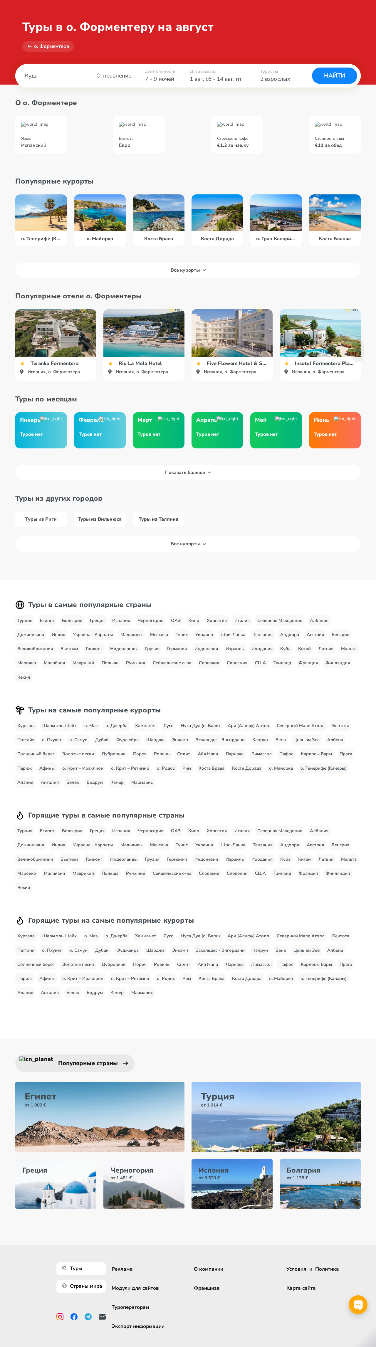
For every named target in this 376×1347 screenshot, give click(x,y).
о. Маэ (91, 726)
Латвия (325, 649)
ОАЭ (176, 620)
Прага (346, 754)
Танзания (263, 635)
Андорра (289, 635)
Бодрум (95, 782)
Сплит (183, 754)
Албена (335, 740)
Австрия (315, 635)
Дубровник (113, 754)
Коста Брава (211, 768)
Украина (204, 635)
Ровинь (161, 754)
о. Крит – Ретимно (130, 768)
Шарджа (155, 740)
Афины (47, 768)
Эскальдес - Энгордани (220, 740)
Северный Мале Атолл (301, 726)
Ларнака (235, 754)
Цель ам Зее (306, 740)
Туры (76, 1268)
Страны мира (86, 1286)
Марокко (26, 663)
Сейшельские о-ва (172, 663)
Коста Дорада (246, 768)
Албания (319, 620)
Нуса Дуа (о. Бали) (200, 726)
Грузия (152, 649)
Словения (237, 663)
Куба (285, 649)
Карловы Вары (316, 754)
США (260, 663)
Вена (281, 740)
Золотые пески (78, 754)
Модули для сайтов (135, 1288)
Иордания (262, 649)
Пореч (139, 754)
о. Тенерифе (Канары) (324, 768)
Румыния (135, 663)
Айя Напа (208, 754)
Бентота (340, 726)
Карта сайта (301, 1288)
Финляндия (337, 663)
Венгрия (340, 635)
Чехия (23, 677)
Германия (177, 649)
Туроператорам (130, 1307)
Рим (186, 768)
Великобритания (35, 649)
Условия (296, 1269)
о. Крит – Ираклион (82, 768)
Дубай (102, 740)
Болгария (72, 620)
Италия (242, 620)
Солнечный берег (36, 754)
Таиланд (282, 663)
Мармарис (142, 782)
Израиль (235, 649)
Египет (47, 620)
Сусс (168, 726)
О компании (208, 1269)
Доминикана (30, 635)
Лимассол (261, 754)
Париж (24, 768)
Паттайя (25, 740)
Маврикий (83, 663)
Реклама (122, 1269)
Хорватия (217, 620)
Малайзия (54, 663)
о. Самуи (78, 740)
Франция (308, 663)
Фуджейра (127, 740)
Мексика (159, 635)
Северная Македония (279, 620)
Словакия (209, 663)
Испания (121, 620)
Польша (110, 663)
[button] (358, 350)
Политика (327, 1269)
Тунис (182, 635)
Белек (72, 782)
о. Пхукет (52, 740)
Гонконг (94, 649)
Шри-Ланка (233, 635)
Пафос (286, 754)
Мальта (349, 649)
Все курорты (185, 270)
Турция (24, 620)
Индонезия (206, 649)
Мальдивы (131, 635)
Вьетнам (69, 649)
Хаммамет (145, 726)
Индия (58, 635)
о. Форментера (51, 46)
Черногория (150, 620)
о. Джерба (116, 726)
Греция (97, 620)
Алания (25, 782)
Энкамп (180, 740)
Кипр (193, 620)
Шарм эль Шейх (59, 726)
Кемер (117, 782)
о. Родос (166, 768)
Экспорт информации (138, 1326)
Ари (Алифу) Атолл (248, 726)
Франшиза (207, 1288)
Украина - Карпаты (93, 635)
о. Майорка (281, 768)
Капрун (260, 740)
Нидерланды (123, 649)
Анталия (50, 782)
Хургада (26, 726)
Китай (304, 649)
